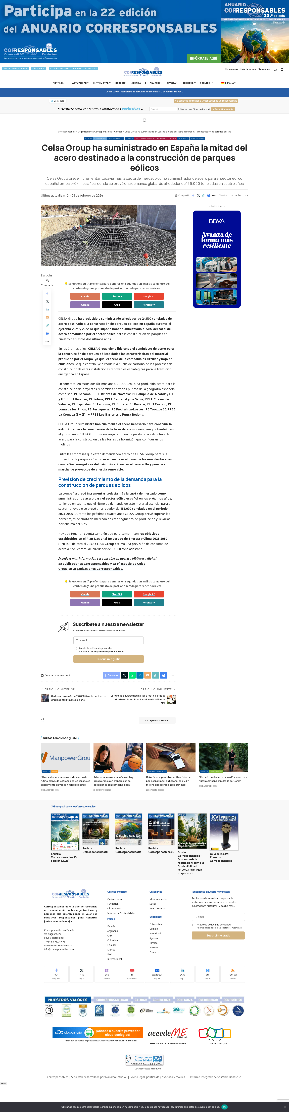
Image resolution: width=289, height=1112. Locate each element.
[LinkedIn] (182, 974)
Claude (85, 296)
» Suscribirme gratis (223, 109)
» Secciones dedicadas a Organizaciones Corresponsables (206, 101)
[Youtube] (132, 974)
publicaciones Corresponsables (86, 564)
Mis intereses (231, 69)
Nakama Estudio (115, 1077)
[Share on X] (198, 195)
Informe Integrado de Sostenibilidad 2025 (216, 1077)
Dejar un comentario (159, 720)
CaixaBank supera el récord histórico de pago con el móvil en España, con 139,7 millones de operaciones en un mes (168, 780)
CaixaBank (161, 772)
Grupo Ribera (183, 138)
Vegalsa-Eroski (197, 138)
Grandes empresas (116, 138)
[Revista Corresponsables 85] (95, 829)
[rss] (232, 974)
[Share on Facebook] (193, 195)
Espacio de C (129, 564)
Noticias (88, 138)
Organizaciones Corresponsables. (98, 569)
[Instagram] (106, 974)
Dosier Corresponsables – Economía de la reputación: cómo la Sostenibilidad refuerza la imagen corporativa (191, 862)
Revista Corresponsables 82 (161, 850)
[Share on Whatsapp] (132, 675)
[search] (275, 69)
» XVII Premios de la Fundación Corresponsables (73, 68)
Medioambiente (216, 772)
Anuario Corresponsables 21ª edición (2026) (64, 857)
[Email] (47, 317)
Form (3, 1083)
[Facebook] (56, 974)
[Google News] (157, 974)
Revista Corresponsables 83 (128, 850)
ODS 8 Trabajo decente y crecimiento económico (155, 138)
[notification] (282, 69)
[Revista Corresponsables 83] (128, 829)
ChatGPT (117, 296)
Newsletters (264, 69)
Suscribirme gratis (108, 659)
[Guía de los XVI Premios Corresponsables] (224, 832)
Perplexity (149, 304)
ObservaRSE (38, 68)
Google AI (149, 296)
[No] (284, 1107)
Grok (117, 304)
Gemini (85, 304)
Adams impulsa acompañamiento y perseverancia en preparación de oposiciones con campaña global (113, 780)
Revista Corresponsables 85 (95, 850)
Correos (129, 138)
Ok (224, 1106)
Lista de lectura (248, 69)
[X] (81, 974)
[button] (203, 195)
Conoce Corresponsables (15, 68)
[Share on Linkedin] (47, 309)
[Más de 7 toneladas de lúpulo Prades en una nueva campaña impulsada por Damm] (223, 757)
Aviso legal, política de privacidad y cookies (158, 1077)
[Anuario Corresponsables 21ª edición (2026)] (65, 832)
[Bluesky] (207, 974)
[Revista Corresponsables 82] (161, 829)
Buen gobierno (100, 138)
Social (54, 772)
